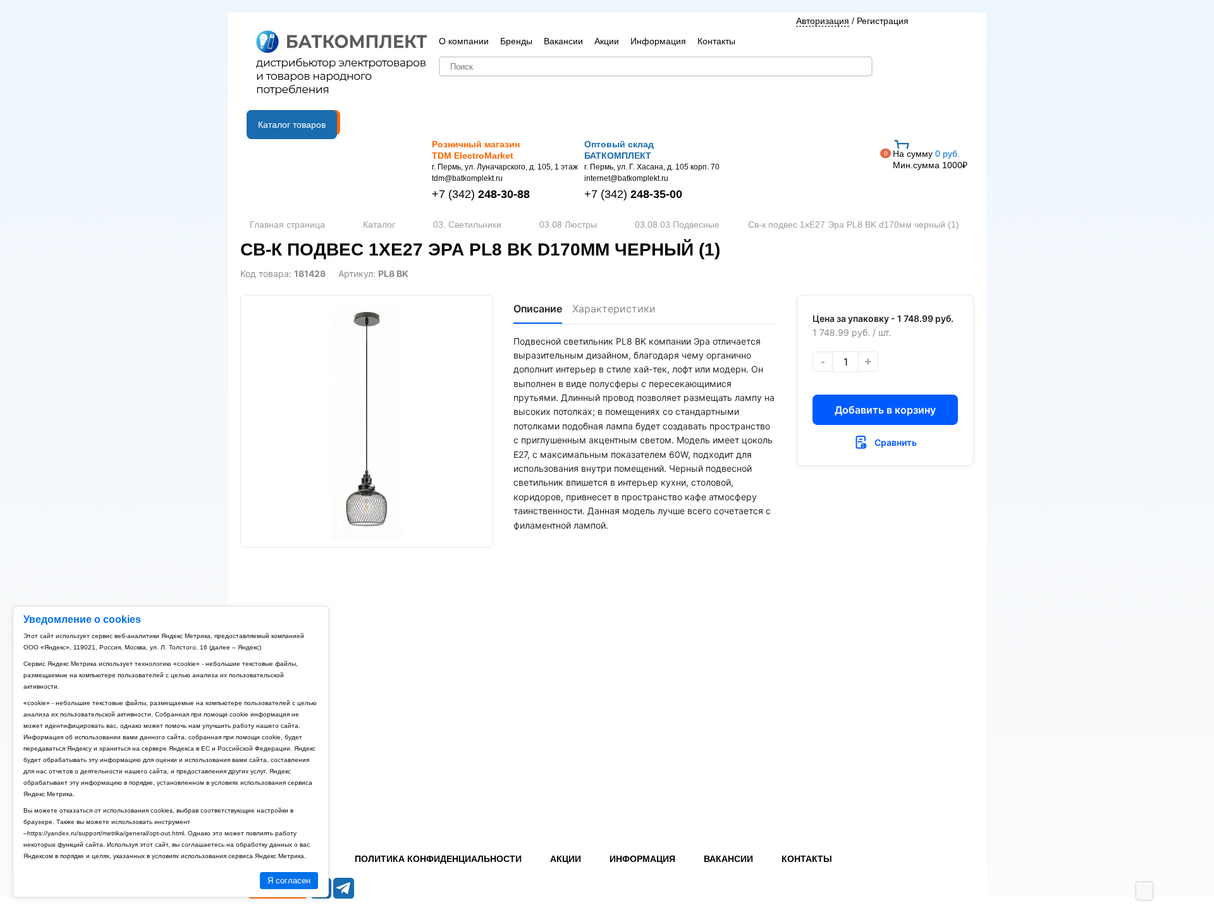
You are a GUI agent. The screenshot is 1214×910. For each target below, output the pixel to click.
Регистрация (883, 21)
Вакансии (563, 41)
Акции (606, 41)
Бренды (516, 41)
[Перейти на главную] (341, 64)
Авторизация (822, 21)
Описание (537, 308)
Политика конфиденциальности (438, 859)
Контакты (716, 41)
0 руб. (930, 159)
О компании (464, 41)
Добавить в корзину (885, 409)
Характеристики (614, 308)
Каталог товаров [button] (292, 125)
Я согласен (288, 880)
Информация (658, 41)
